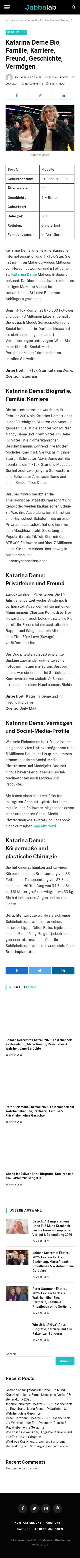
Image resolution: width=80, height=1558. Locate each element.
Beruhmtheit (16, 32)
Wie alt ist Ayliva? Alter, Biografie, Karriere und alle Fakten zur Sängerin (52, 1329)
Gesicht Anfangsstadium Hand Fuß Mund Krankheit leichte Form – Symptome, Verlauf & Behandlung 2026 (38, 1394)
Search (11, 1354)
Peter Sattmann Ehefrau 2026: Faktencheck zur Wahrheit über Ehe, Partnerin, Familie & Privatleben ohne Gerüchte (40, 1111)
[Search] (73, 7)
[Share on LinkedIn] (63, 95)
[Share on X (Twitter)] (40, 95)
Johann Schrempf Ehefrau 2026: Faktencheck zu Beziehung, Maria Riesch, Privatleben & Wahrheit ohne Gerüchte (39, 1044)
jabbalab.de (27, 77)
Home (9, 20)
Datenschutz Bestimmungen (40, 1529)
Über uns (53, 1522)
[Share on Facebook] (17, 95)
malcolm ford (44, 826)
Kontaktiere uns (28, 1522)
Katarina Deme (24, 274)
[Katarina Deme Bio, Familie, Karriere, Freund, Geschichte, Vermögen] (40, 128)
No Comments (34, 83)
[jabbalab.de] (40, 7)
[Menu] (7, 7)
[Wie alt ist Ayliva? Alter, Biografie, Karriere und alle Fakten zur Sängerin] (40, 1148)
